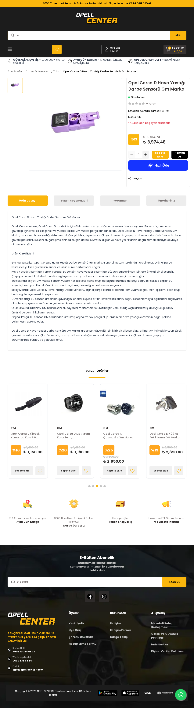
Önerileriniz (166, 200)
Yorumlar (120, 200)
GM (139, 117)
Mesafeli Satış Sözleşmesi (161, 625)
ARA (178, 35)
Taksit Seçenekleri (74, 200)
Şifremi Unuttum (81, 637)
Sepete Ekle (160, 154)
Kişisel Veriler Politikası (168, 651)
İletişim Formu (120, 630)
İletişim (115, 623)
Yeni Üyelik (76, 623)
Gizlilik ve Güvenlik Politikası (164, 636)
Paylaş (138, 178)
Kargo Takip (119, 637)
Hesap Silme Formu (82, 644)
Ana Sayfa (15, 71)
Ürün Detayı (27, 200)
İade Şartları (160, 644)
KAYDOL (174, 582)
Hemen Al (179, 154)
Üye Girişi (75, 630)
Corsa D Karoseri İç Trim (42, 71)
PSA (13, 428)
